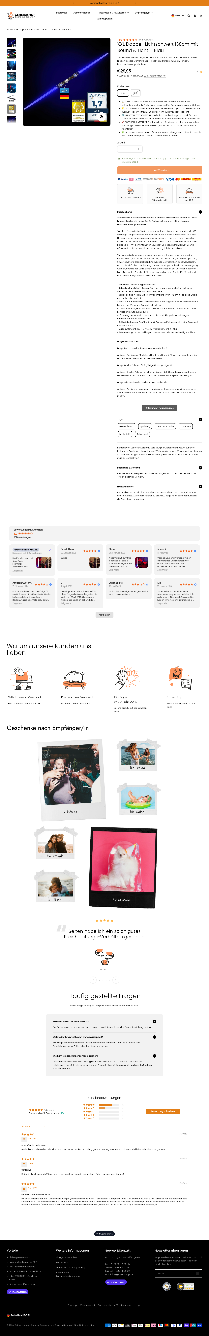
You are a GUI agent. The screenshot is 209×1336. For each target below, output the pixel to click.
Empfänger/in (142, 12)
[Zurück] (73, 3)
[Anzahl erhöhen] (138, 149)
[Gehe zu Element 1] (11, 43)
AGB (116, 1305)
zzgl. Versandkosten (155, 75)
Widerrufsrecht (87, 1305)
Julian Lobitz (116, 582)
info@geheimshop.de (121, 1274)
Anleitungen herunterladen (160, 407)
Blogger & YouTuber (66, 1257)
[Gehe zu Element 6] (11, 99)
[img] (27, 1134)
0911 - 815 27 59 (121, 1267)
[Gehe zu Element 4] (11, 77)
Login (138, 1305)
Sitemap (72, 1305)
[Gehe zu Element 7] (11, 109)
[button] (18, 570)
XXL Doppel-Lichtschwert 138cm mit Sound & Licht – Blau (44, 29)
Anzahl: (121, 142)
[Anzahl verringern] (121, 149)
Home (10, 29)
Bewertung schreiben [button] (163, 1111)
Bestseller (61, 12)
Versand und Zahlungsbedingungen (68, 1274)
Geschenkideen (81, 12)
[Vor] (135, 3)
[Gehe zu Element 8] (11, 121)
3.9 (120, 40)
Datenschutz (104, 1305)
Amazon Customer (23, 582)
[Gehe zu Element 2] (11, 54)
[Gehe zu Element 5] (11, 88)
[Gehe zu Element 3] (11, 66)
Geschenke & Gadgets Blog (70, 1267)
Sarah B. (161, 549)
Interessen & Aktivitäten (112, 12)
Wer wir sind (62, 1262)
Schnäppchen (104, 18)
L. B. (159, 582)
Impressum (127, 1305)
